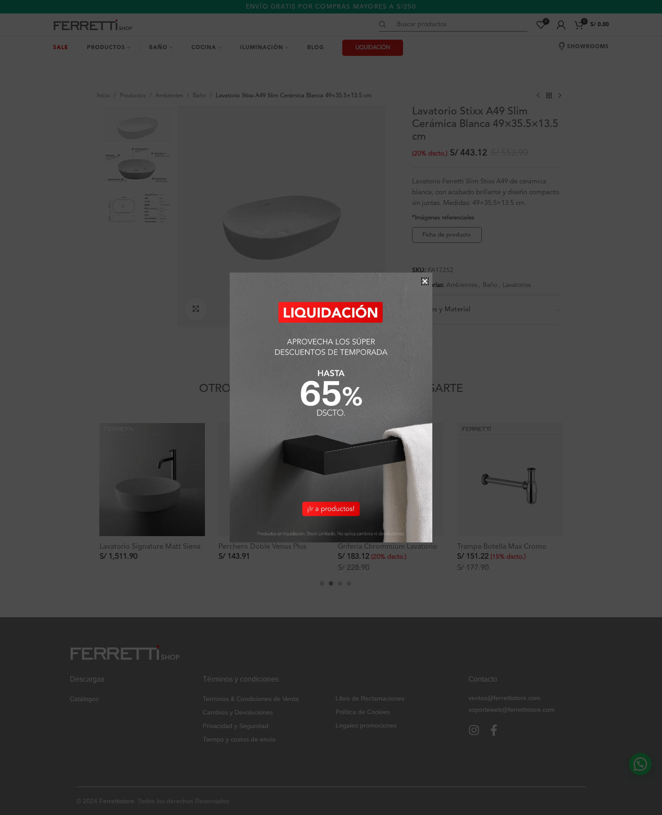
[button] (425, 281)
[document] (331, 407)
